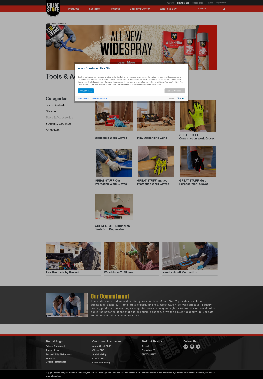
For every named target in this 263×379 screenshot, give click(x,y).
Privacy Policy (83, 98)
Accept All (86, 91)
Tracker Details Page (99, 98)
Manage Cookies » (175, 91)
